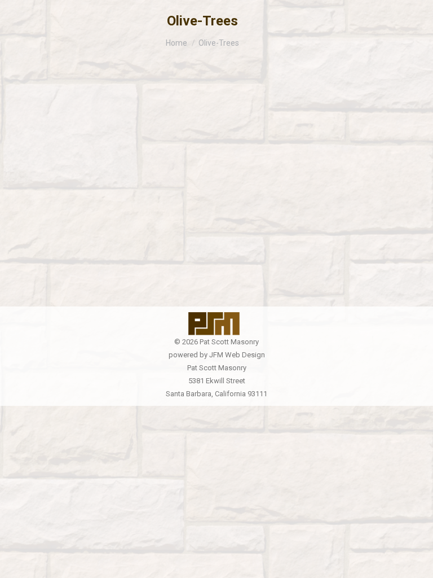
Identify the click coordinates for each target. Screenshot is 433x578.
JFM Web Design (237, 355)
